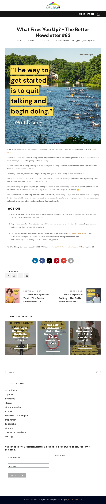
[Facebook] (80, 14)
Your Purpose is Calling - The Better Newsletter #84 (77, 297)
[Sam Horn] (53, 5)
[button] (35, 261)
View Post (20, 346)
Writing (9, 436)
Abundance (11, 390)
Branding (10, 398)
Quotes (9, 428)
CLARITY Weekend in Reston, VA (68, 247)
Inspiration (10, 419)
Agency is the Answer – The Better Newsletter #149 (21, 334)
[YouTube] (92, 14)
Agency (19, 41)
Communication (13, 407)
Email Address (15, 458)
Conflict (9, 411)
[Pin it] (20, 275)
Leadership (44, 41)
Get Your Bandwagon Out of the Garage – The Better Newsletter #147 (53, 334)
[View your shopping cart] (98, 14)
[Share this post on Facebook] (8, 275)
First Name (12, 466)
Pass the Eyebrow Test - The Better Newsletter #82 (29, 297)
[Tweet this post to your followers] (14, 275)
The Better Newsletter (64, 41)
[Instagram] (84, 14)
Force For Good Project (16, 415)
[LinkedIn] (88, 14)
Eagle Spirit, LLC (75, 500)
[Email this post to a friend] (26, 275)
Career (31, 41)
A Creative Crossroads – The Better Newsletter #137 (85, 334)
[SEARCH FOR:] (53, 372)
